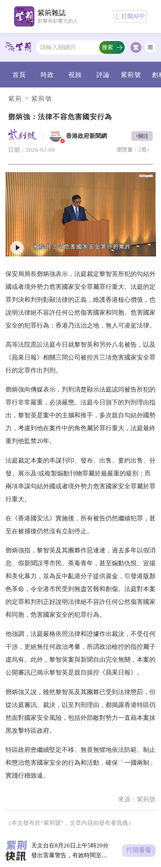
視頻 (75, 74)
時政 (47, 74)
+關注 (142, 136)
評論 (103, 74)
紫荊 (15, 98)
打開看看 (138, 850)
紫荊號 (131, 74)
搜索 (107, 47)
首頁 (19, 74)
